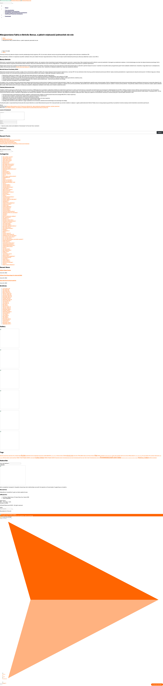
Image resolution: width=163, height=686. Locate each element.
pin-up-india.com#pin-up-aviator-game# (13, 239)
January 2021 (7, 308)
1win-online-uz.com (8, 156)
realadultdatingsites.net (9, 245)
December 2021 (7, 296)
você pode (32, 457)
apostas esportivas (4, 455)
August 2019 (6, 320)
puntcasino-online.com (8, 242)
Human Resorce (7, 207)
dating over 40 (6, 190)
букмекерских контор (95, 457)
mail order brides (7, 224)
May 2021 (5, 304)
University (5, 258)
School (4, 247)
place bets (157, 455)
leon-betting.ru (7, 217)
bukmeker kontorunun (39, 455)
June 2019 (6, 321)
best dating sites (7, 166)
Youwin (5, 263)
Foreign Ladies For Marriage (9, 199)
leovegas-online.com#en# (9, 221)
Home (4, 38)
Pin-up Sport (152, 455)
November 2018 (7, 322)
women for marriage (8, 262)
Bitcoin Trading (7, 173)
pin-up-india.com (7, 238)
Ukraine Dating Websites (9, 256)
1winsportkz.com (7, 158)
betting (5, 170)
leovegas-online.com (8, 219)
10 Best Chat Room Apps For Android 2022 (10, 140)
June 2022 (6, 288)
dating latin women (8, 189)
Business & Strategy (7, 39)
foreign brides (6, 198)
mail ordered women (8, 228)
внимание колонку (124, 457)
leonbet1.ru (6, 218)
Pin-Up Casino (145, 455)
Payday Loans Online (8, 234)
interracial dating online (9, 211)
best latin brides (7, 167)
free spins (80, 455)
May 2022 (6, 289)
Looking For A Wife (7, 222)
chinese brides (6, 184)
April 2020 (5, 317)
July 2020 (5, 314)
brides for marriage (7, 181)
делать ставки (143, 457)
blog (4, 175)
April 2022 (6, 291)
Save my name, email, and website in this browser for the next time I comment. (20, 126)
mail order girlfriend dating (9, 225)
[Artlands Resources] (5, 0)
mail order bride (7, 223)
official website (131, 455)
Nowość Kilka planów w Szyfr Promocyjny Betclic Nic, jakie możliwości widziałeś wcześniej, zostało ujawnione (33, 106)
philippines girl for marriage (9, 235)
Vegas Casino (26, 457)
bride (4, 178)
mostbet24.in (6, 230)
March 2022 (6, 292)
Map (95, 455)
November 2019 (7, 319)
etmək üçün (69, 455)
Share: (1, 105)
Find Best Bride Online (8, 196)
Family (4, 195)
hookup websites (7, 206)
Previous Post (3, 106)
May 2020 (5, 316)
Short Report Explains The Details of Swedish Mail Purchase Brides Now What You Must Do (26, 107)
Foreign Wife (6, 200)
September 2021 (7, 299)
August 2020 (6, 312)
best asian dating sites (8, 164)
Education (5, 193)
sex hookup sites (7, 250)
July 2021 (6, 302)
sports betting (13, 457)
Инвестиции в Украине (9, 264)
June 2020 (6, 315)
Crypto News (6, 188)
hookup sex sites (7, 204)
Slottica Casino (6, 457)
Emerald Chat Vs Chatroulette (7, 141)
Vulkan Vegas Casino (5, 138)
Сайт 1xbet (87, 457)
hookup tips (6, 205)
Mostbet (5, 229)
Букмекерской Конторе (79, 457)
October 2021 (6, 298)
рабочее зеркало (153, 457)
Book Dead (18, 455)
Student (5, 252)
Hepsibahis (5, 201)
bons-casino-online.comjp (9, 176)
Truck (21, 457)
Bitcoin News (6, 172)
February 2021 (7, 306)
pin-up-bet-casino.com (8, 236)
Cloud (64, 455)
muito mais (114, 455)
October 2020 (6, 310)
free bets (76, 455)
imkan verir (85, 455)
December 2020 (7, 309)
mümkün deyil (120, 455)
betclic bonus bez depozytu (22, 67)
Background (6, 162)
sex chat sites (6, 249)
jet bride (5, 213)
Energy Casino (6, 194)
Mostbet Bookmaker (108, 455)
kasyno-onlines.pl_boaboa (9, 216)
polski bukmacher (7, 240)
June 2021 (6, 303)
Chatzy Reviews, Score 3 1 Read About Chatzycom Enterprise (14, 143)
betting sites (6, 171)
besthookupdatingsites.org (9, 169)
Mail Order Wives (7, 227)
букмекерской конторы (110, 457)
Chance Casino (59, 455)
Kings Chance (91, 455)
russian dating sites (8, 246)
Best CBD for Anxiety (8, 165)
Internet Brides (7, 210)
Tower (18, 457)
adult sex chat (6, 161)
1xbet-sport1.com (7, 159)
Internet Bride (6, 209)
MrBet (4, 232)
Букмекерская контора (68, 457)
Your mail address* (4, 463)
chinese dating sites (8, 187)
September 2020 (7, 311)
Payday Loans (7, 233)
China (4, 183)
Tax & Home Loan (7, 253)
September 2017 (7, 323)
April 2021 (5, 305)
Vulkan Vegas (6, 259)
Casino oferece (53, 455)
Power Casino (6, 241)
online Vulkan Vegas (138, 455)
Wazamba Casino (59, 457)
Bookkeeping (6, 177)
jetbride (5, 215)
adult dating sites (7, 160)
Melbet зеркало (101, 455)
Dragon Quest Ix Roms (8, 192)
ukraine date (6, 255)
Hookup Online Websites (9, 202)
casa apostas (47, 455)
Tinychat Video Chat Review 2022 (8, 142)
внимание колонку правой (133, 457)
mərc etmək (125, 455)
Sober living (6, 251)
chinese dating (6, 185)
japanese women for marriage (10, 212)
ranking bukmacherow (8, 244)
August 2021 (6, 300)
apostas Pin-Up (12, 455)
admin (4, 52)
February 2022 (7, 293)
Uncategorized (7, 257)
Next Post (2, 107)
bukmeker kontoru (30, 455)
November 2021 (7, 297)
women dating (6, 261)
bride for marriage (7, 179)
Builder (23, 455)
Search (1, 130)
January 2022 (7, 294)
